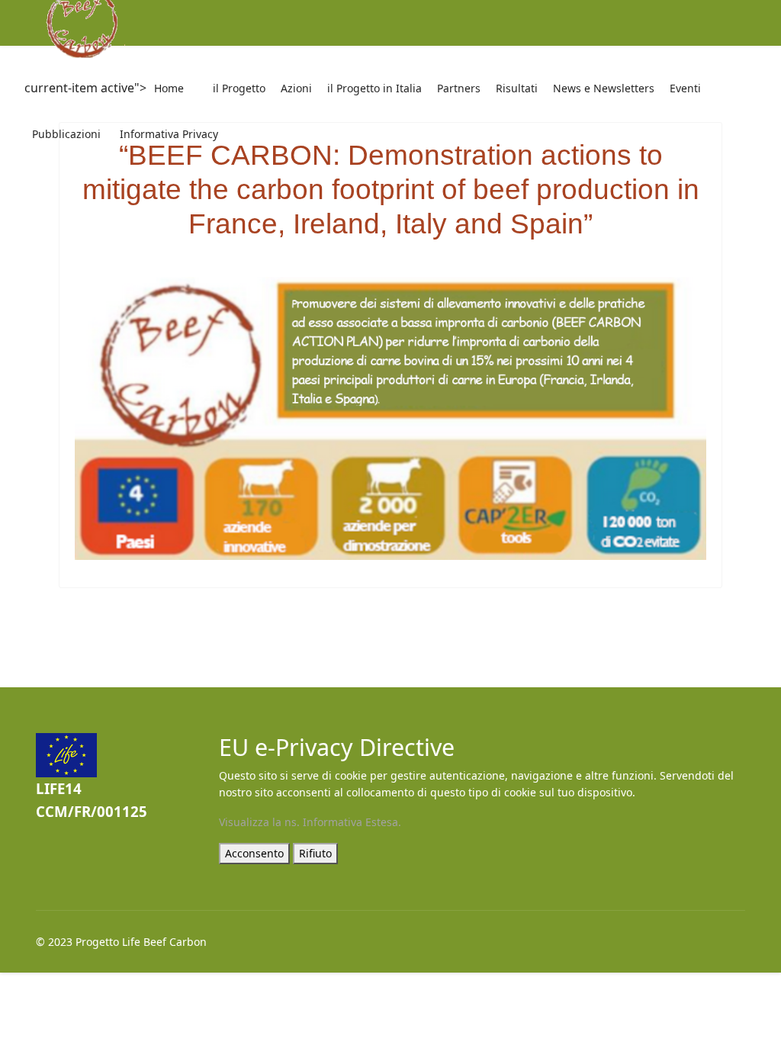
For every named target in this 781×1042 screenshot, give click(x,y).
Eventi (685, 88)
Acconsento (254, 853)
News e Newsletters (603, 88)
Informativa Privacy (169, 134)
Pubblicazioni (66, 134)
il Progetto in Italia (374, 88)
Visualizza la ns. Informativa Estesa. (310, 822)
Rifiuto (315, 853)
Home (169, 88)
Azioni (296, 88)
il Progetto (239, 88)
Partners (458, 88)
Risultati (517, 88)
